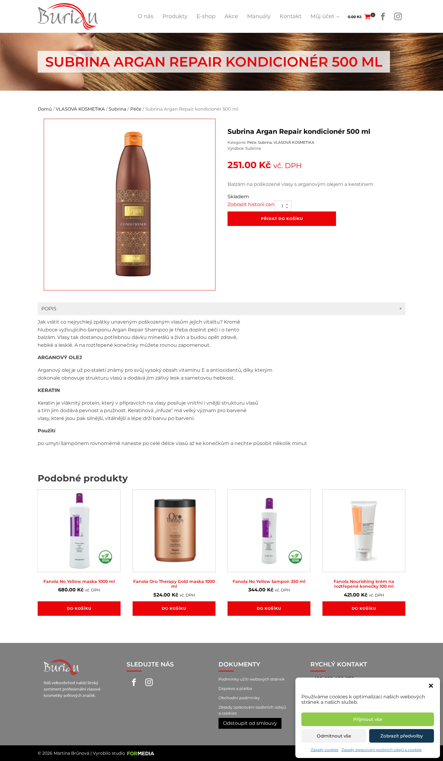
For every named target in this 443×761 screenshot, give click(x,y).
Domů (45, 109)
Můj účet (322, 16)
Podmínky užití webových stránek (251, 679)
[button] (431, 685)
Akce (231, 16)
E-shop (205, 16)
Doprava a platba (235, 688)
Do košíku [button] (79, 608)
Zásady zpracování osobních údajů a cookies (381, 749)
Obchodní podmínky (239, 697)
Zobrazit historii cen (251, 204)
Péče (135, 109)
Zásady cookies (324, 749)
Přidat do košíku (282, 218)
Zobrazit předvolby (401, 736)
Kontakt (290, 16)
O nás (145, 16)
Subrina (117, 109)
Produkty (174, 16)
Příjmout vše (367, 719)
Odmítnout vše (334, 736)
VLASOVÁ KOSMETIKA (80, 109)
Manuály (259, 16)
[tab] (221, 308)
